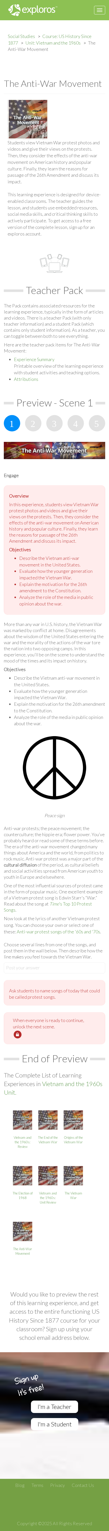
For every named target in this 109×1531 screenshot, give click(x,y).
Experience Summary (34, 359)
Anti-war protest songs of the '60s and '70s (58, 931)
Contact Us (83, 1485)
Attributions (26, 379)
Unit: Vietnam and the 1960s (53, 43)
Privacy (57, 1485)
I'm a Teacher (54, 1406)
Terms (37, 1485)
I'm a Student (55, 1424)
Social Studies (21, 36)
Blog (20, 1485)
